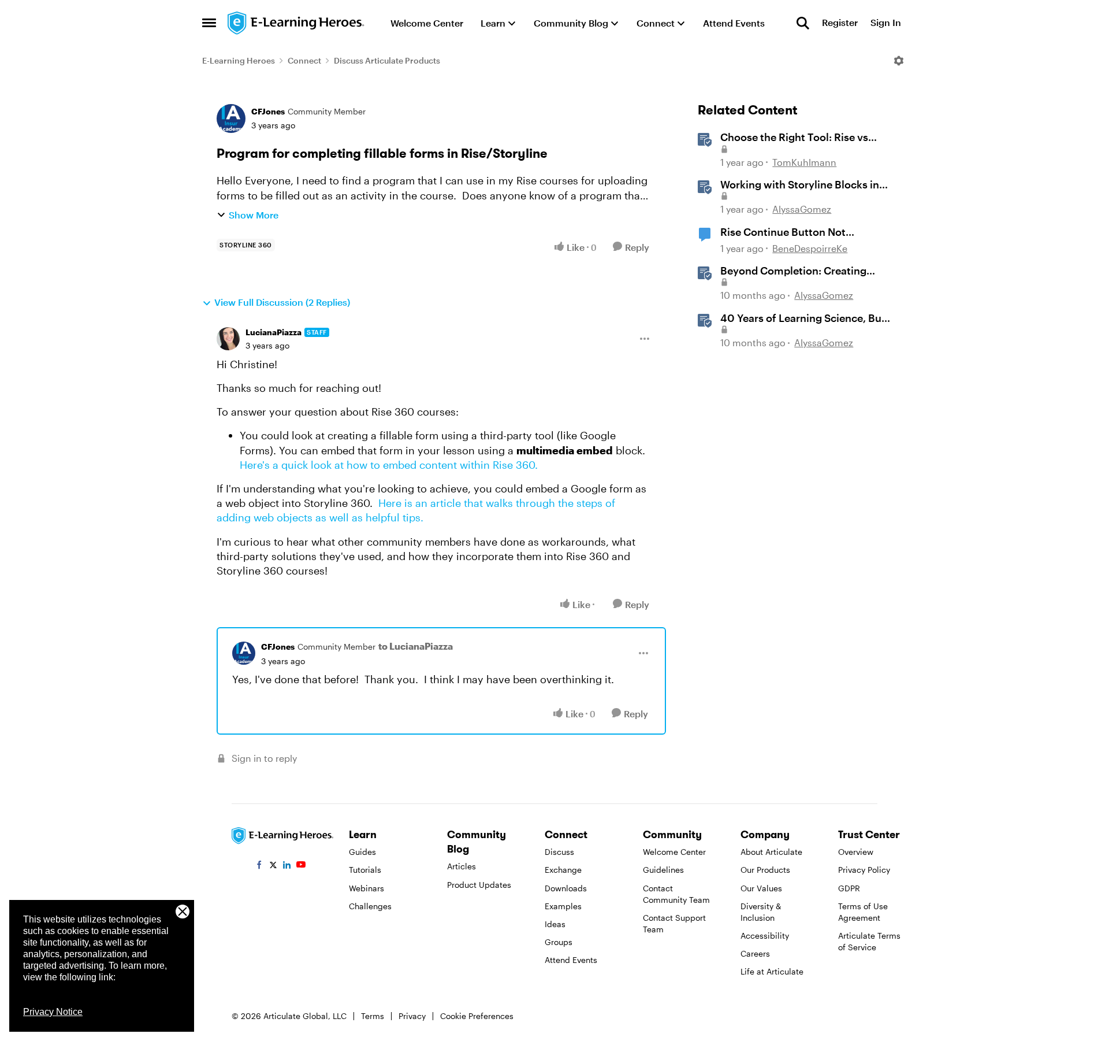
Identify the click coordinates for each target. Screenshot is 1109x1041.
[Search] (803, 23)
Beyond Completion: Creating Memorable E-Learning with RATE (802, 271)
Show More (253, 214)
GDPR (849, 888)
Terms (372, 1016)
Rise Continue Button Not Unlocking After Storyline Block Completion (797, 232)
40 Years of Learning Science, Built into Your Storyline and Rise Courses (805, 318)
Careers (755, 953)
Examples (563, 906)
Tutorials (365, 870)
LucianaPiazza (273, 332)
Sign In (885, 22)
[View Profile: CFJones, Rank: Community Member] (231, 118)
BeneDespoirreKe (809, 248)
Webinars (366, 888)
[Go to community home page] (296, 23)
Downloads (566, 888)
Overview (855, 852)
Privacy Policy (864, 870)
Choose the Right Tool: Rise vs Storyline (794, 138)
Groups (558, 942)
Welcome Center (674, 852)
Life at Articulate (771, 971)
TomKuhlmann (804, 162)
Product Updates (479, 885)
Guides (362, 852)
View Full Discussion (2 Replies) (282, 302)
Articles (461, 866)
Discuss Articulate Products (387, 60)
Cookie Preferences (476, 1016)
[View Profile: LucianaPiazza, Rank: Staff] (228, 338)
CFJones (268, 111)
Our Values (761, 888)
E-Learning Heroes (238, 60)
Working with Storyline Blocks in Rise (799, 185)
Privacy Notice (53, 1012)
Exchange (563, 870)
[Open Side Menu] (209, 23)
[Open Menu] (899, 61)
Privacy (412, 1016)
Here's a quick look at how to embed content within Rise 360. (389, 464)
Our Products (765, 870)
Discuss (559, 852)
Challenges (370, 906)
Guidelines (663, 870)
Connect (304, 60)
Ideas (555, 924)
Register (840, 22)
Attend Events (571, 960)
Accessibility (764, 935)
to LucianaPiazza (415, 645)
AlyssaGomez (801, 208)
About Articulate (771, 852)
